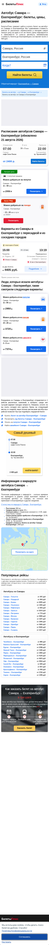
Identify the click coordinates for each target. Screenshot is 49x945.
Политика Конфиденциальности (17, 930)
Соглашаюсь (24, 937)
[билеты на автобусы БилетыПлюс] (10, 919)
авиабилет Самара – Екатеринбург (25, 425)
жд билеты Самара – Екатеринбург (30, 419)
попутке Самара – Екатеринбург (27, 422)
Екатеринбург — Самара (28, 84)
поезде (27, 205)
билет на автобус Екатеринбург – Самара (29, 416)
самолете (26, 338)
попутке (26, 297)
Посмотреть (35, 191)
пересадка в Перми (11, 245)
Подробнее (34, 269)
